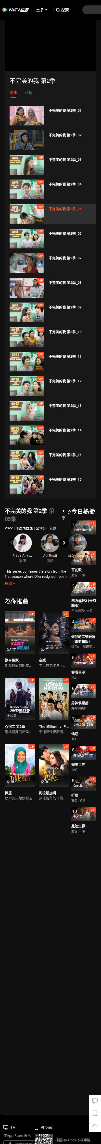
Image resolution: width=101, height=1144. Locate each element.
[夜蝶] (54, 632)
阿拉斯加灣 (47, 792)
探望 (8, 792)
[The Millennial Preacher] (54, 699)
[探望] (20, 765)
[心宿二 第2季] (20, 699)
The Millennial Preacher (58, 726)
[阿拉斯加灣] (54, 765)
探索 (65, 10)
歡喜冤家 (12, 659)
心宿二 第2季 (15, 726)
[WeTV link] (15, 10)
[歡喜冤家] (20, 632)
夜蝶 (42, 659)
